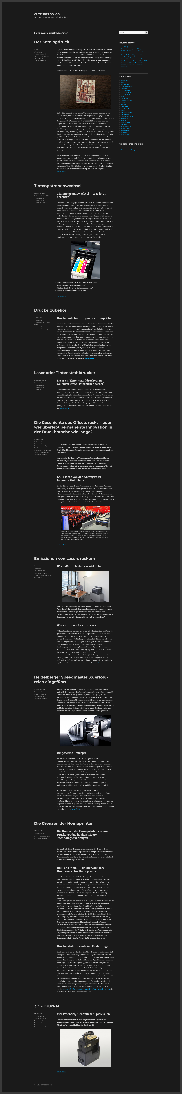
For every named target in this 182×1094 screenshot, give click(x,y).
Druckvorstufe (125, 94)
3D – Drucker (46, 1006)
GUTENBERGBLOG (47, 14)
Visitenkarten (125, 130)
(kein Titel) (124, 47)
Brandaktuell (38, 450)
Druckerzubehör (50, 310)
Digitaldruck (38, 196)
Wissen (40, 577)
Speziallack (124, 118)
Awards (123, 82)
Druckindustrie (43, 1021)
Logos (123, 102)
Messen (123, 104)
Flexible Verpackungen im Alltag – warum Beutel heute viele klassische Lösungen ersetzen (133, 51)
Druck (36, 56)
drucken (41, 198)
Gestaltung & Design (127, 100)
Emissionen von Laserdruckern (64, 558)
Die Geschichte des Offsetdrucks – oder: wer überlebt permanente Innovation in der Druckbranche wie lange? (73, 427)
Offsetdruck (37, 52)
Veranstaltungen (126, 126)
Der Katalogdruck (51, 42)
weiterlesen (61, 171)
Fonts (122, 96)
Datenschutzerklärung (128, 150)
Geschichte (124, 98)
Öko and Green (125, 108)
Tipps (45, 202)
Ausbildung (124, 80)
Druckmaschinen (43, 56)
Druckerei (43, 694)
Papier (123, 110)
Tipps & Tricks (47, 196)
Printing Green (125, 114)
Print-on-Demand (126, 112)
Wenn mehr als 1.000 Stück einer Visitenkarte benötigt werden (86, 989)
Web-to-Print (125, 132)
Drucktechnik (38, 58)
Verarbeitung (125, 128)
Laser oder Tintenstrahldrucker (64, 372)
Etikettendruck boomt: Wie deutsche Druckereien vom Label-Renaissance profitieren (132, 65)
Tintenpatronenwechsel (57, 185)
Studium (123, 120)
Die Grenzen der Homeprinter (63, 823)
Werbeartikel (125, 134)
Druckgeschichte (126, 90)
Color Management (127, 86)
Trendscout (37, 448)
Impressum (124, 148)
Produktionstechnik (40, 54)
